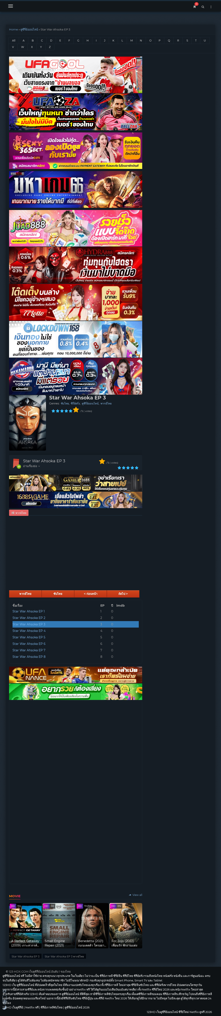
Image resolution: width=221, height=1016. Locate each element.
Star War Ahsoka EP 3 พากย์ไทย (64, 956)
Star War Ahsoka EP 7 (29, 650)
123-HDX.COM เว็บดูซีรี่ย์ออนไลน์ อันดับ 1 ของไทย (40, 971)
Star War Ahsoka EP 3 (44, 461)
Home (13, 29)
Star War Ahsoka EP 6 (29, 644)
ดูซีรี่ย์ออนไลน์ (29, 29)
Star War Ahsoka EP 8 (29, 657)
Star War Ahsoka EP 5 (29, 637)
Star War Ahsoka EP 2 (29, 618)
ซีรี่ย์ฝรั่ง (75, 403)
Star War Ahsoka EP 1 (29, 611)
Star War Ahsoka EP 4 (29, 631)
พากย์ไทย (106, 403)
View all (137, 895)
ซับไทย (65, 403)
